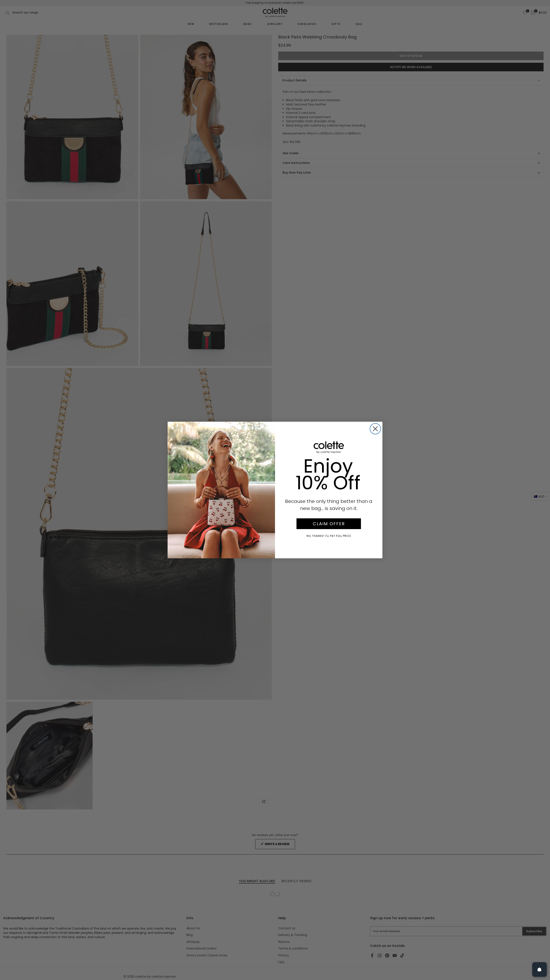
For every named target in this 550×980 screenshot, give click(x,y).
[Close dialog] (375, 428)
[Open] (539, 969)
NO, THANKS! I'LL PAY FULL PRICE (329, 536)
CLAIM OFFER (329, 524)
